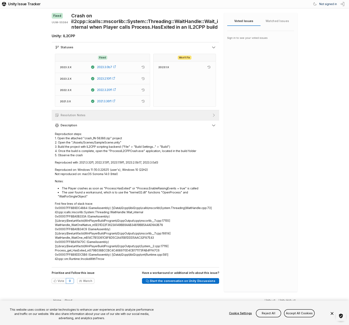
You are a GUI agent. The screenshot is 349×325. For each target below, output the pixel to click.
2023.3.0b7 (104, 67)
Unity (268, 300)
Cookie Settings (240, 313)
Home (57, 300)
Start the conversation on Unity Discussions (182, 281)
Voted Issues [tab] (243, 21)
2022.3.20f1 (104, 90)
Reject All (268, 313)
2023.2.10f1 (104, 78)
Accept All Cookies (299, 313)
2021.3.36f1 (104, 101)
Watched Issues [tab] (277, 21)
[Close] (332, 313)
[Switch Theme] (315, 4)
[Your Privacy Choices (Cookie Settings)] (341, 316)
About (68, 300)
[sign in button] (342, 4)
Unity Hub (285, 300)
